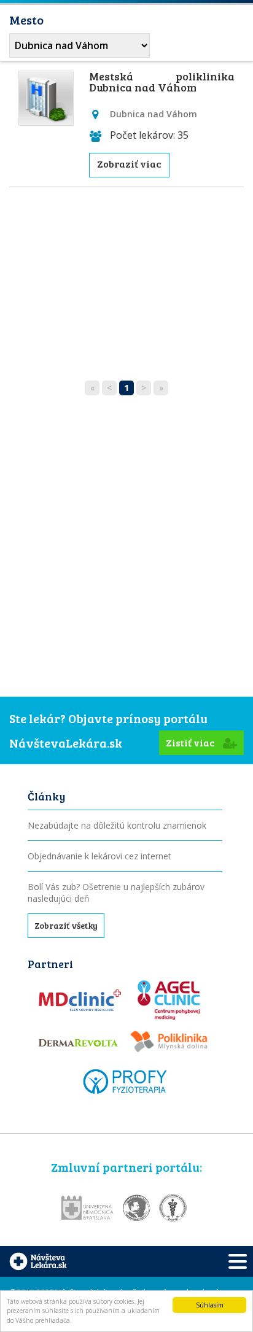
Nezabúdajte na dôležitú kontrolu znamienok (117, 825)
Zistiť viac (191, 742)
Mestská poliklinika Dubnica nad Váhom (162, 82)
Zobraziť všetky (66, 925)
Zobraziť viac (129, 163)
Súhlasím (210, 1305)
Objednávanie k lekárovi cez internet (99, 856)
